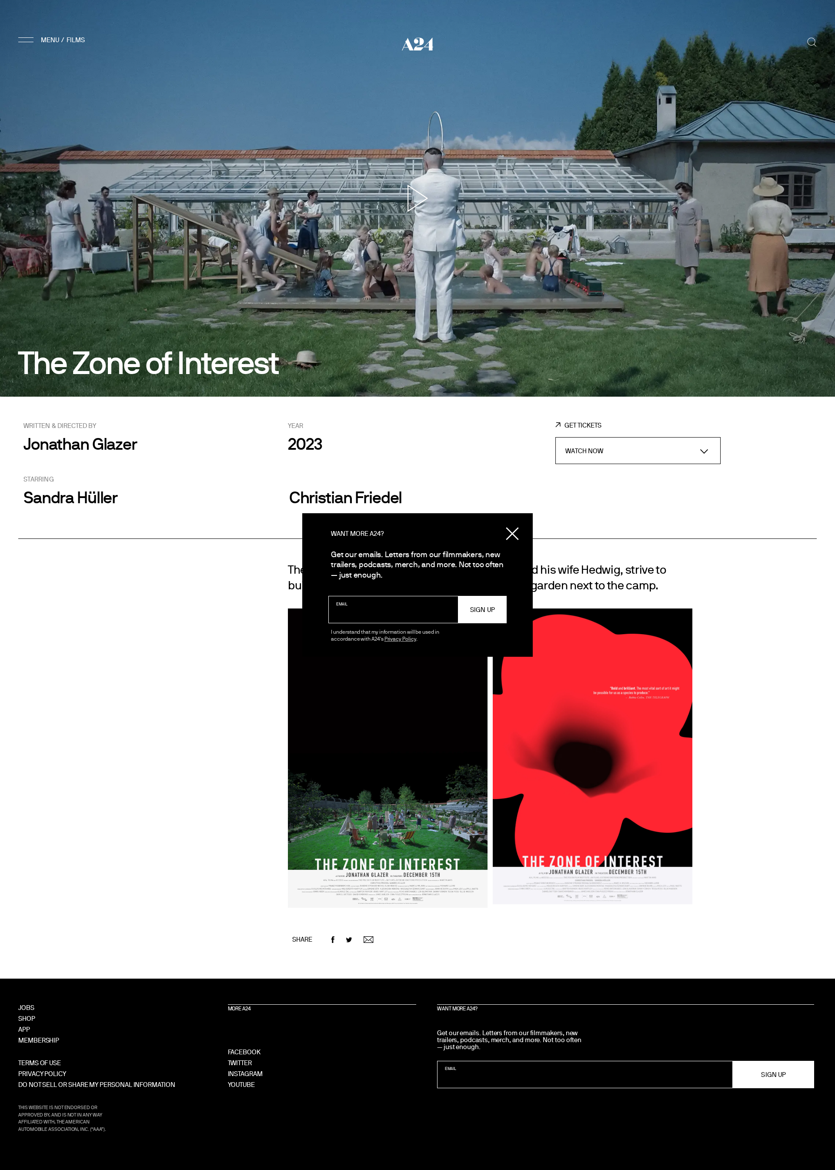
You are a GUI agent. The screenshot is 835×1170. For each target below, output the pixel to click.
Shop (26, 1018)
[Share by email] (369, 940)
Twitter (240, 1062)
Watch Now (584, 451)
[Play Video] (417, 198)
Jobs (26, 1007)
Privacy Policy (400, 638)
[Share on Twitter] (349, 940)
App (24, 1029)
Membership (38, 1040)
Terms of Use (39, 1062)
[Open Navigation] (52, 39)
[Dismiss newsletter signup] (512, 533)
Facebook (244, 1052)
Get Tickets (582, 425)
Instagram (245, 1073)
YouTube (241, 1084)
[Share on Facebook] (333, 940)
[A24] (418, 43)
